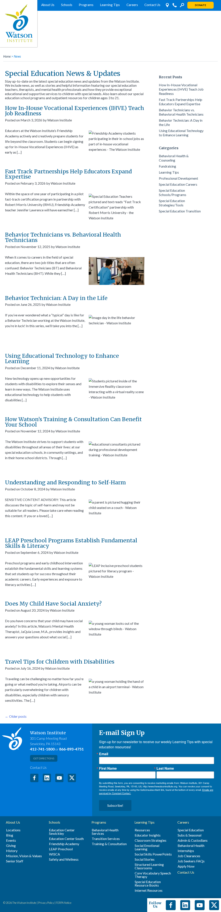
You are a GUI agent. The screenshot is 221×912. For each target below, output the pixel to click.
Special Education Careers (178, 184)
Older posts (16, 716)
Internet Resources (149, 890)
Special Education (191, 830)
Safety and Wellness (64, 859)
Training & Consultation (109, 844)
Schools (66, 5)
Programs (86, 5)
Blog (9, 835)
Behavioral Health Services (105, 831)
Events (11, 840)
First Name (108, 768)
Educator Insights (148, 835)
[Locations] (167, 5)
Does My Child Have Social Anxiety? (53, 603)
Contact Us (152, 5)
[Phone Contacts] (174, 5)
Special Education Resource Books (148, 883)
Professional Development (178, 178)
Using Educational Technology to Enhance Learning (62, 358)
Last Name (165, 768)
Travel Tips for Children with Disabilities (59, 661)
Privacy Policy (46, 902)
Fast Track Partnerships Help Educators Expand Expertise (68, 174)
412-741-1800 (42, 749)
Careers (132, 5)
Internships (186, 850)
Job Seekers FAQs (191, 861)
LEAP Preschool (61, 849)
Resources (142, 830)
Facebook (34, 778)
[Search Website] (182, 5)
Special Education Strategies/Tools (172, 203)
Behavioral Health (191, 845)
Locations (13, 830)
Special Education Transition (180, 211)
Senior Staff (14, 861)
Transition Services (106, 838)
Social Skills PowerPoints (153, 854)
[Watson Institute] (18, 23)
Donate (200, 5)
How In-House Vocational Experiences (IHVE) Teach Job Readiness (74, 111)
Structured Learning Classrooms (149, 866)
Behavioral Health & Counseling (174, 158)
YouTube (59, 778)
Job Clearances (189, 856)
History (11, 850)
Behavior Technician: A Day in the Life (56, 298)
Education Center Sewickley (62, 831)
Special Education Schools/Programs (172, 192)
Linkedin (185, 905)
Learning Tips (110, 5)
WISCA (54, 854)
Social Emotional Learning (147, 847)
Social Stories (145, 859)
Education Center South (66, 838)
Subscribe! (115, 805)
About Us (47, 5)
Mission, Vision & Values (24, 856)
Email (103, 754)
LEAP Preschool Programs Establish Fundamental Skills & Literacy (71, 543)
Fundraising (167, 166)
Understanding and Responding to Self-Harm (65, 482)
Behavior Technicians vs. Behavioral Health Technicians (63, 237)
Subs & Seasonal (189, 835)
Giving (11, 845)
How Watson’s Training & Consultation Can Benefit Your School (73, 422)
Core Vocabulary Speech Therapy (153, 874)
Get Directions (43, 758)
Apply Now (186, 866)
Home (7, 56)
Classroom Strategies (150, 840)
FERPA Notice (63, 902)
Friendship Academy (64, 844)
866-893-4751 (71, 749)
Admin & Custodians (193, 840)
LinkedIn (47, 778)
